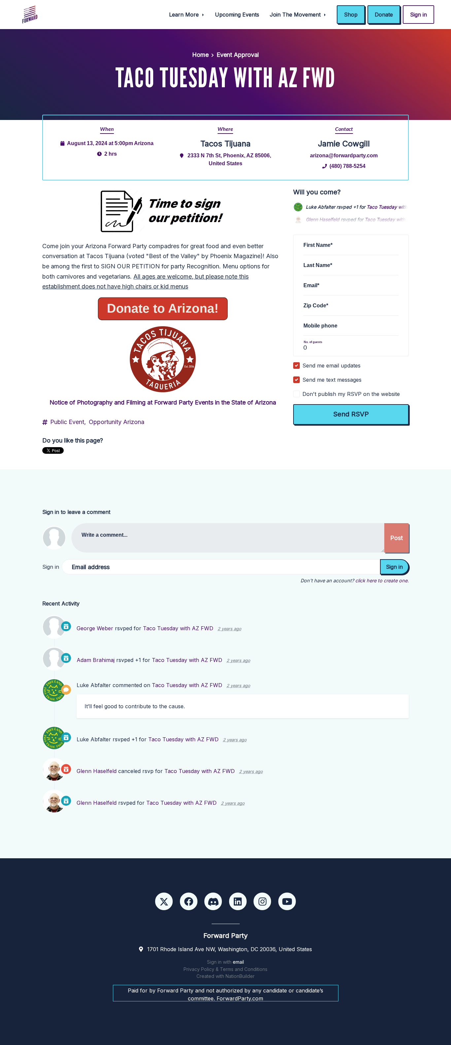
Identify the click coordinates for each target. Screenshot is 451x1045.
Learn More (184, 14)
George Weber (95, 628)
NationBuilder (240, 976)
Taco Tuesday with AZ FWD (396, 206)
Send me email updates (331, 365)
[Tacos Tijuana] (162, 359)
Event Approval (238, 54)
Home (200, 54)
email (238, 962)
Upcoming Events (237, 14)
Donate (384, 14)
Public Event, (68, 421)
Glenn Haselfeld (97, 771)
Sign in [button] (418, 14)
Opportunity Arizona (116, 421)
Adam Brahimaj (96, 660)
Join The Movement (296, 14)
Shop (351, 14)
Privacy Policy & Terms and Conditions (225, 969)
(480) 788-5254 (347, 166)
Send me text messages (332, 379)
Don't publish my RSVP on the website (351, 394)
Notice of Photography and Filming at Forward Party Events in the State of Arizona (163, 402)
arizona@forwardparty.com (344, 155)
